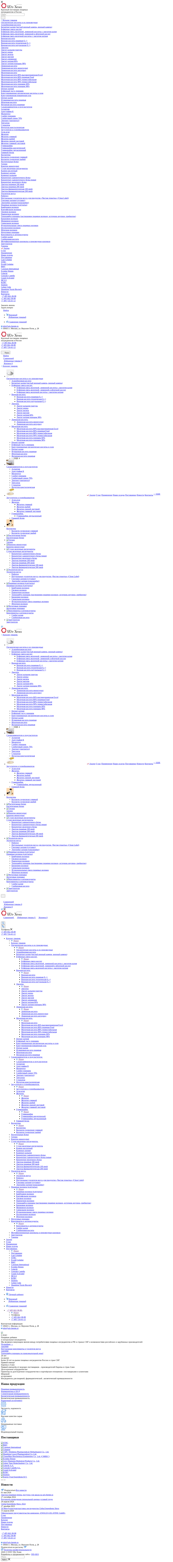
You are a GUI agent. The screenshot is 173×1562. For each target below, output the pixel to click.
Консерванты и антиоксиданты (29, 1226)
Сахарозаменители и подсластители (31, 1062)
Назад (16, 941)
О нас (3, 1515)
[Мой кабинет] (2, 899)
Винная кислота (28, 975)
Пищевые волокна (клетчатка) (29, 1192)
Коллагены (21, 1128)
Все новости (21, 1490)
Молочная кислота (29, 1023)
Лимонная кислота (29, 1011)
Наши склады (7, 1522)
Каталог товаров (18, 943)
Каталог (4, 1520)
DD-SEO (35, 1554)
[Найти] (3, 17)
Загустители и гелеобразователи (30, 1089)
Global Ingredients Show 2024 (13, 1504)
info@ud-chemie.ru (10, 326)
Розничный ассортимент (11, 1400)
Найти (4, 1560)
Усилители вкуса (23, 1176)
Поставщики (16, 1253)
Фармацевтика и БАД (10, 1391)
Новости (4, 1527)
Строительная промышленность (15, 1394)
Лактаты (25, 989)
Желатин (25, 1098)
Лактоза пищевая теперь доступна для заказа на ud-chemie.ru (27, 1495)
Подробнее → (7, 1344)
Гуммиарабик (27, 1114)
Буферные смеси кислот (31, 961)
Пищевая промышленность (13, 1389)
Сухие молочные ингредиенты (29, 1146)
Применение (6, 1518)
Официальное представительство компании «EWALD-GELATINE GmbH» (33, 1513)
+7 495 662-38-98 (9, 296)
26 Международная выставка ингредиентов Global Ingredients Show (30, 1508)
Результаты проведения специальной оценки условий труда (27, 1499)
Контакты (5, 1529)
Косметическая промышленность (15, 1396)
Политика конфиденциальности (18, 1550)
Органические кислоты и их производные (34, 950)
